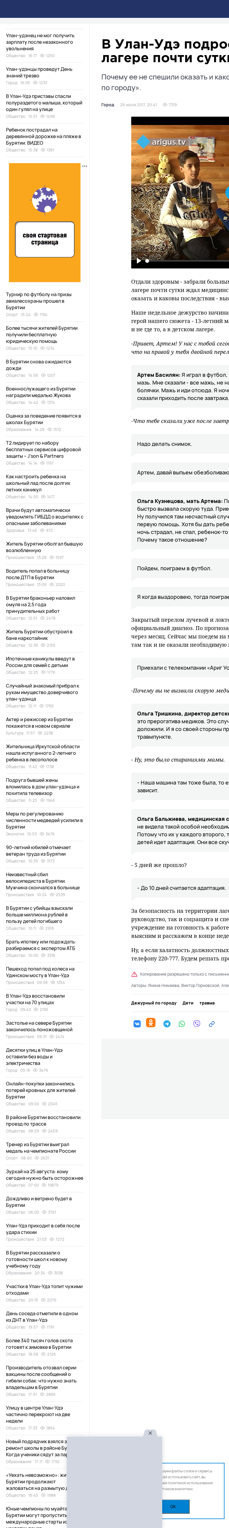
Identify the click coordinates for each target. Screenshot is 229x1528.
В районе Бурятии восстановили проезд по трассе (43, 1120)
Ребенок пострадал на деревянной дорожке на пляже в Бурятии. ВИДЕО (43, 136)
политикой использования (190, 1482)
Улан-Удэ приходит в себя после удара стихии (43, 1228)
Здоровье (15, 530)
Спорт (12, 314)
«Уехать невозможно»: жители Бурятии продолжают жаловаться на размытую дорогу (44, 1481)
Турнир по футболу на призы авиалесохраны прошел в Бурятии (39, 301)
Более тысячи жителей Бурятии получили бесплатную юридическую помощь (42, 334)
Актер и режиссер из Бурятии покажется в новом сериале (39, 722)
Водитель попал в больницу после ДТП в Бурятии (37, 574)
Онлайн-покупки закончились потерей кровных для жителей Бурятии (40, 1090)
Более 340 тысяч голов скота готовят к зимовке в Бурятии (39, 1343)
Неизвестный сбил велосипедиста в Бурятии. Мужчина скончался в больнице (43, 881)
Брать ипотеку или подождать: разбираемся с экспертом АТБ (41, 945)
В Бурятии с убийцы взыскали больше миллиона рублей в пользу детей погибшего (39, 914)
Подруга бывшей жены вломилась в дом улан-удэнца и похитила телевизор (42, 786)
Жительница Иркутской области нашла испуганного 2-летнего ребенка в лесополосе (43, 753)
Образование (19, 429)
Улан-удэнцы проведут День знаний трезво (39, 72)
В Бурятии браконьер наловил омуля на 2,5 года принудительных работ (40, 604)
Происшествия (20, 557)
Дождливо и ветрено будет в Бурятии (39, 1201)
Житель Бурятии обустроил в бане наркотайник (39, 634)
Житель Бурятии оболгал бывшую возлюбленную (44, 547)
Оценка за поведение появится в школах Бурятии (43, 419)
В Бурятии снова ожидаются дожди (38, 364)
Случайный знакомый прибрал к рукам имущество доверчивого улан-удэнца (42, 692)
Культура (14, 733)
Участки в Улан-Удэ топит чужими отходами (44, 1289)
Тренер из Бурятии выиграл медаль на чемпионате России (41, 1147)
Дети (188, 1003)
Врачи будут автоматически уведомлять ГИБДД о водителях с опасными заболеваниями (44, 516)
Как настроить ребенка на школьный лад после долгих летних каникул (38, 483)
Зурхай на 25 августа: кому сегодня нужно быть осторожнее (44, 1174)
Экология (15, 834)
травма (207, 1003)
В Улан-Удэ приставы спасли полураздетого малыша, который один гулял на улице (44, 103)
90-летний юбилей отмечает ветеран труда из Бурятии (38, 850)
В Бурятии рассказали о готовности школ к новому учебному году (36, 1259)
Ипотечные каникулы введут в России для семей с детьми (40, 661)
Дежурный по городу (154, 1003)
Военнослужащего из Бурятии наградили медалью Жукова (40, 392)
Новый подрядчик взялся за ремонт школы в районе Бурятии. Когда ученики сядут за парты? (44, 1448)
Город (107, 104)
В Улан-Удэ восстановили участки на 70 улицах (35, 999)
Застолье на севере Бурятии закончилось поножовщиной (39, 1026)
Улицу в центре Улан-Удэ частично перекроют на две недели (38, 1414)
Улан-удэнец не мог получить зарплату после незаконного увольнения (40, 42)
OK (173, 1506)
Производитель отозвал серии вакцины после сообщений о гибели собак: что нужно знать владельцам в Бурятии (41, 1377)
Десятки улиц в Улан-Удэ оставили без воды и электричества (34, 1056)
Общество (15, 55)
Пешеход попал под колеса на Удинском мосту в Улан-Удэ (40, 972)
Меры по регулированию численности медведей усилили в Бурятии (44, 820)
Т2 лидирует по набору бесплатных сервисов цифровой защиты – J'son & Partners (43, 449)
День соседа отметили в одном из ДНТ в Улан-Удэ (42, 1316)
